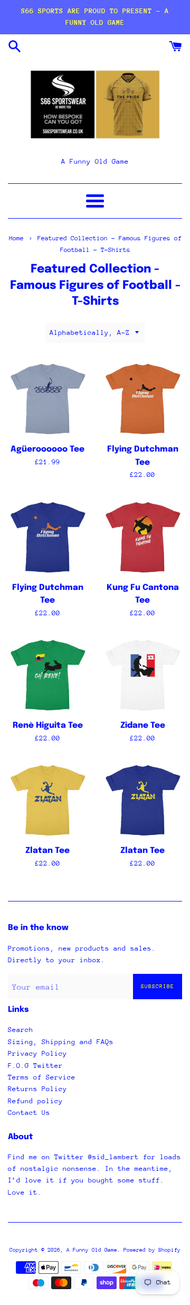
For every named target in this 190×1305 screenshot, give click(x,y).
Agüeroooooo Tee (47, 449)
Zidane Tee (142, 725)
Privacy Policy (37, 1053)
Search (20, 1030)
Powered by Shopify (152, 1250)
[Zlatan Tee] (47, 799)
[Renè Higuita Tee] (47, 674)
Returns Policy (37, 1089)
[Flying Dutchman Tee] (142, 398)
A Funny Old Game (91, 1250)
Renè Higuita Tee (48, 725)
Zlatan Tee (47, 851)
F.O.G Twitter (35, 1065)
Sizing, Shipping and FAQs (60, 1042)
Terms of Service (41, 1077)
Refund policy (35, 1101)
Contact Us (29, 1112)
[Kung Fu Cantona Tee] (142, 536)
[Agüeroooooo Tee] (47, 398)
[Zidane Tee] (142, 674)
